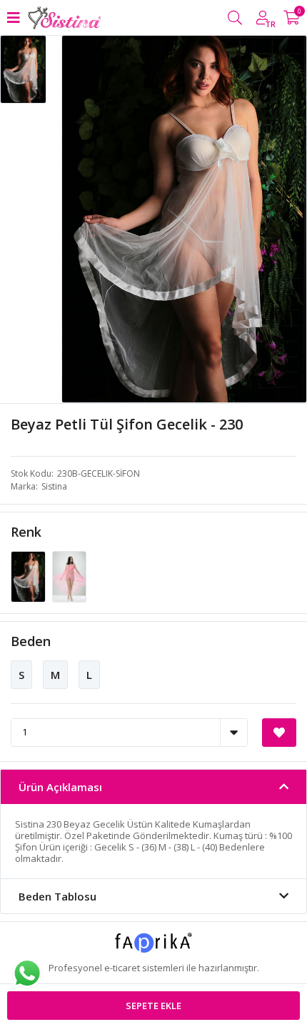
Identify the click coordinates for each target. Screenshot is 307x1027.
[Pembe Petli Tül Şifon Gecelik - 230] (69, 575)
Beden (31, 641)
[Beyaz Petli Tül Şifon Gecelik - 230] (29, 575)
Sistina (54, 486)
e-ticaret (122, 967)
